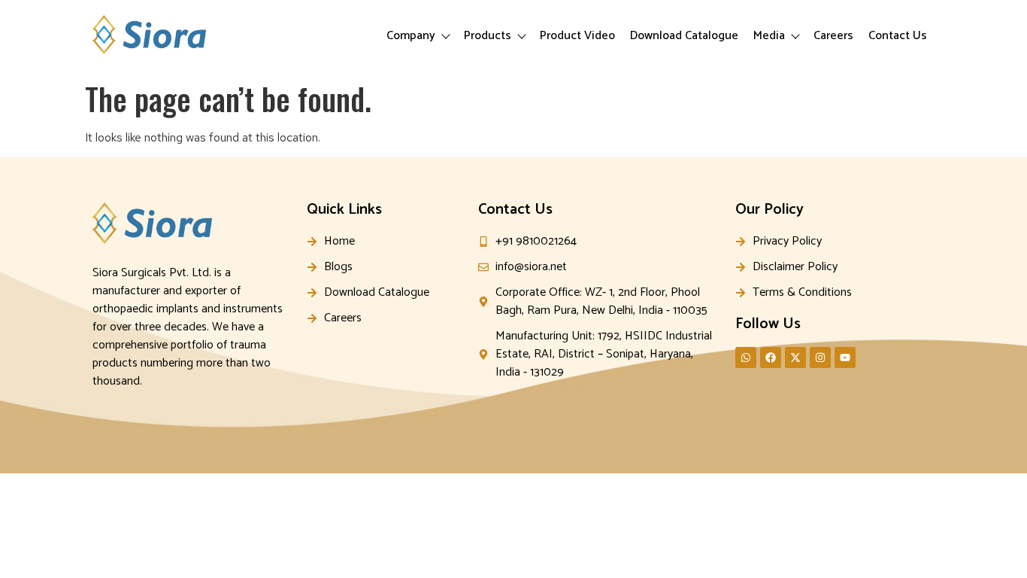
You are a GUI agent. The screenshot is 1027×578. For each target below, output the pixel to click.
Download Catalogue (684, 36)
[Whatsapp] (745, 357)
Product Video (577, 36)
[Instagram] (820, 357)
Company (410, 36)
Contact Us (897, 36)
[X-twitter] (795, 357)
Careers (833, 36)
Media (769, 36)
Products (487, 36)
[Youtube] (845, 357)
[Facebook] (770, 357)
